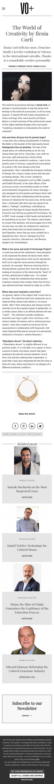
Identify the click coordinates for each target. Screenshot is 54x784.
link (37, 759)
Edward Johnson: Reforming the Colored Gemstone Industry (27, 669)
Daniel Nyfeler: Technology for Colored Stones (27, 547)
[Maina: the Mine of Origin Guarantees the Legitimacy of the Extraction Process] (27, 577)
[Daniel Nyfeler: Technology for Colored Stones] (27, 518)
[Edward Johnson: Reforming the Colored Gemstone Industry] (27, 640)
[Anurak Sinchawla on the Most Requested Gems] (27, 460)
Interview (27, 497)
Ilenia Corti (26, 434)
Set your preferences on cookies (27, 771)
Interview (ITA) (27, 677)
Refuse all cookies (27, 780)
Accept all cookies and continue (27, 775)
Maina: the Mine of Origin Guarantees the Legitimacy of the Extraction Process (27, 608)
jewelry (37, 434)
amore (6, 434)
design (15, 434)
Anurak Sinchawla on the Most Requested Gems (27, 489)
